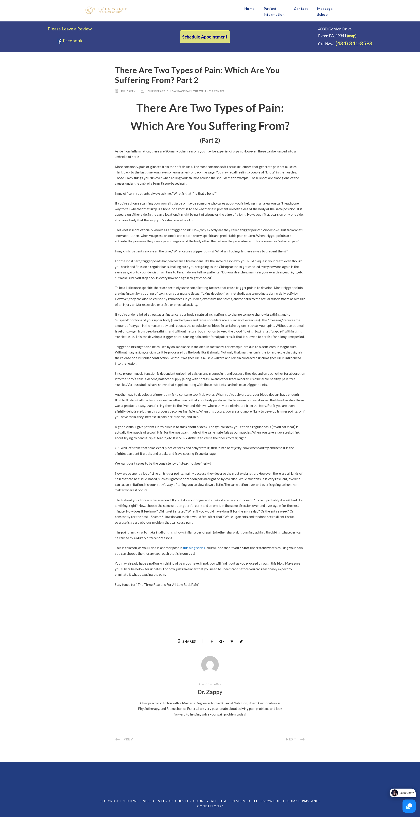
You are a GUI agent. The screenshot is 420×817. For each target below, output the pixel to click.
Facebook (72, 40)
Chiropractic (158, 91)
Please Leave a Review (70, 28)
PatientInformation (274, 11)
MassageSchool (325, 11)
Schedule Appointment (205, 36)
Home (249, 8)
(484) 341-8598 (353, 43)
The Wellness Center (209, 91)
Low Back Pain (181, 91)
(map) (352, 35)
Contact (301, 8)
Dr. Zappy (128, 91)
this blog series (194, 548)
